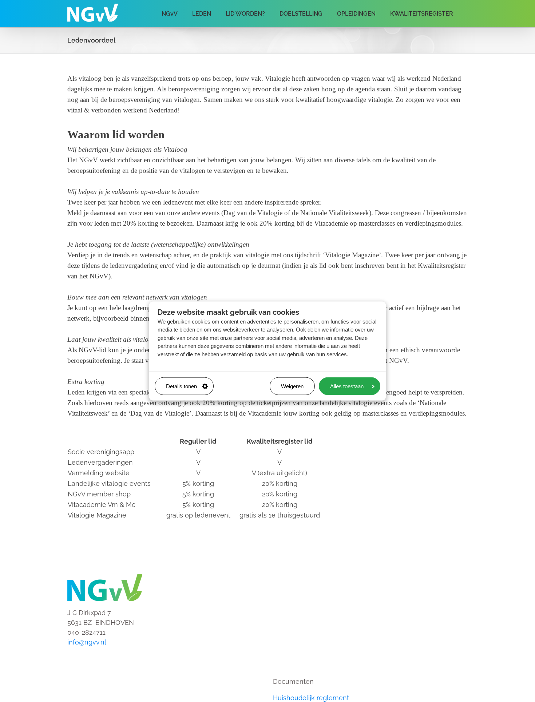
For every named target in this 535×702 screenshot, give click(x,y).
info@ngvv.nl (86, 642)
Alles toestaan (347, 386)
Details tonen (181, 386)
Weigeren (292, 386)
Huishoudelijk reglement (311, 698)
